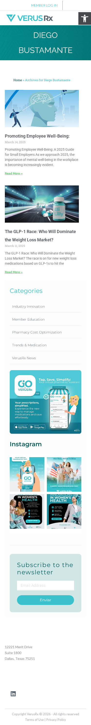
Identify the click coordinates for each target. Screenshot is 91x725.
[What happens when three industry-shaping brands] (27, 511)
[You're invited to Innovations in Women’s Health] (64, 511)
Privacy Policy (56, 720)
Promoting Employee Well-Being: (37, 136)
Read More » (14, 173)
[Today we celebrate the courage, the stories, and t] (64, 474)
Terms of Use (34, 720)
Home (17, 80)
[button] (84, 18)
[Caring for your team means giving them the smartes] (27, 474)
